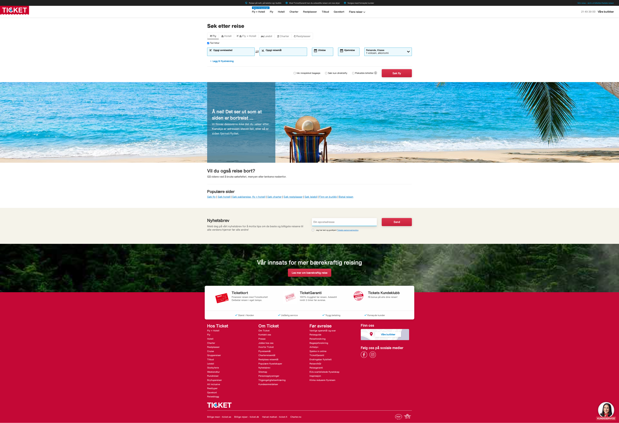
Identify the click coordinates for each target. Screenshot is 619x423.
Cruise (210, 351)
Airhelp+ (314, 347)
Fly (271, 11)
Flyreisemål (264, 351)
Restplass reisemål (268, 359)
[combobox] (233, 53)
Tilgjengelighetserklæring (271, 380)
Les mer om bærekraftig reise (309, 272)
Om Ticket (264, 330)
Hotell (281, 11)
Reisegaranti (316, 368)
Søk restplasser (293, 196)
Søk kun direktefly (337, 73)
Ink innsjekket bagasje (308, 73)
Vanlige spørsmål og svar (323, 330)
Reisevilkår (315, 364)
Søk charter (274, 196)
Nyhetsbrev (264, 368)
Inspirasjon (315, 376)
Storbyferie (213, 368)
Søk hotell (224, 196)
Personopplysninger (268, 376)
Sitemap (262, 372)
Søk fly (397, 73)
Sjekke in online (318, 351)
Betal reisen (346, 196)
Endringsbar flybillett (321, 359)
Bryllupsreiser (214, 380)
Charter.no (295, 417)
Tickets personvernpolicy (348, 230)
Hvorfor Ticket (266, 347)
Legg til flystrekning (222, 61)
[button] (213, 36)
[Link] (365, 354)
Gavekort (339, 11)
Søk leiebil (311, 196)
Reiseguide (315, 334)
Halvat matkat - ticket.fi (274, 417)
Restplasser (310, 11)
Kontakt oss (264, 334)
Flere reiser (357, 12)
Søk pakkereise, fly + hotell (248, 196)
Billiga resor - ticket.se (219, 417)
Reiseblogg (213, 396)
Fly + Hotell (258, 11)
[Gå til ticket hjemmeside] (14, 10)
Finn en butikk (328, 196)
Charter (294, 11)
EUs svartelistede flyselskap (324, 372)
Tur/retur (214, 43)
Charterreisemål (266, 355)
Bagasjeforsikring (319, 343)
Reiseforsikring (317, 339)
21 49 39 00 (588, 11)
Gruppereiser (214, 355)
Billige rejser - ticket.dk (246, 417)
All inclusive (213, 384)
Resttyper (212, 388)
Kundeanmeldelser (268, 384)
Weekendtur (213, 372)
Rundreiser (213, 376)
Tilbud (325, 11)
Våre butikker (606, 11)
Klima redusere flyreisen (322, 380)
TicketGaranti (317, 355)
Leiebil (210, 364)
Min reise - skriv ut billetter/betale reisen (596, 3)
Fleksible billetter (364, 73)
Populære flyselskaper (270, 364)
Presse (261, 339)
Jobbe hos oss (265, 343)
